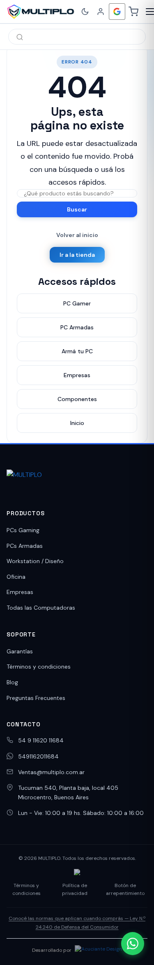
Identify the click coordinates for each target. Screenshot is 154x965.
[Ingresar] (100, 11)
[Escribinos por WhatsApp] (132, 943)
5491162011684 (38, 756)
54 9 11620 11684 (41, 740)
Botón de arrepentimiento (125, 889)
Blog (12, 682)
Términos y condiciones (39, 666)
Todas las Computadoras (41, 607)
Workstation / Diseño (35, 561)
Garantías (20, 651)
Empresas (20, 592)
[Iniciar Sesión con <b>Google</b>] (117, 11)
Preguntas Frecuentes (36, 698)
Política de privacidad (74, 889)
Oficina (16, 576)
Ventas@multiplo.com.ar (51, 772)
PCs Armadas (25, 545)
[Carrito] (133, 11)
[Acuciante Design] (98, 950)
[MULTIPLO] (40, 11)
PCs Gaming (23, 530)
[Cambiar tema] (85, 11)
